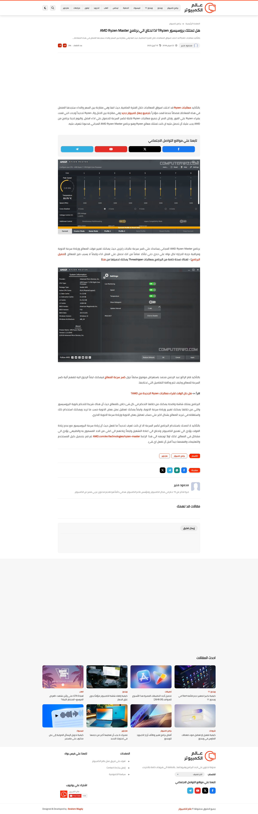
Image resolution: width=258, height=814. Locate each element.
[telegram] (77, 149)
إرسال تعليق (189, 528)
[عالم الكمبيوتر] (200, 8)
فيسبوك (136, 8)
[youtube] (111, 149)
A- (60, 45)
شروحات (212, 730)
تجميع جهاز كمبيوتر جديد (135, 112)
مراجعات (76, 8)
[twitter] (145, 149)
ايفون (87, 8)
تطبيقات (168, 691)
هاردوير (66, 8)
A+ (65, 45)
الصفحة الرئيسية (193, 24)
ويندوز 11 (149, 8)
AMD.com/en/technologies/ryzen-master (116, 436)
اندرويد (96, 8)
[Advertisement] (129, 81)
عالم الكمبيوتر (185, 809)
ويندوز (160, 8)
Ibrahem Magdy (75, 809)
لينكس (115, 8)
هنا (104, 259)
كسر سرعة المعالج (115, 377)
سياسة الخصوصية (117, 774)
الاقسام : (212, 774)
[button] (184, 470)
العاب (106, 8)
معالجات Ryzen (182, 107)
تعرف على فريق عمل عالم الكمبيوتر (109, 761)
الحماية (126, 8)
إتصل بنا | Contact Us (116, 767)
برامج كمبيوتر (172, 8)
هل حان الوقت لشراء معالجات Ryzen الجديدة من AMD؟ (161, 393)
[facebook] (178, 149)
